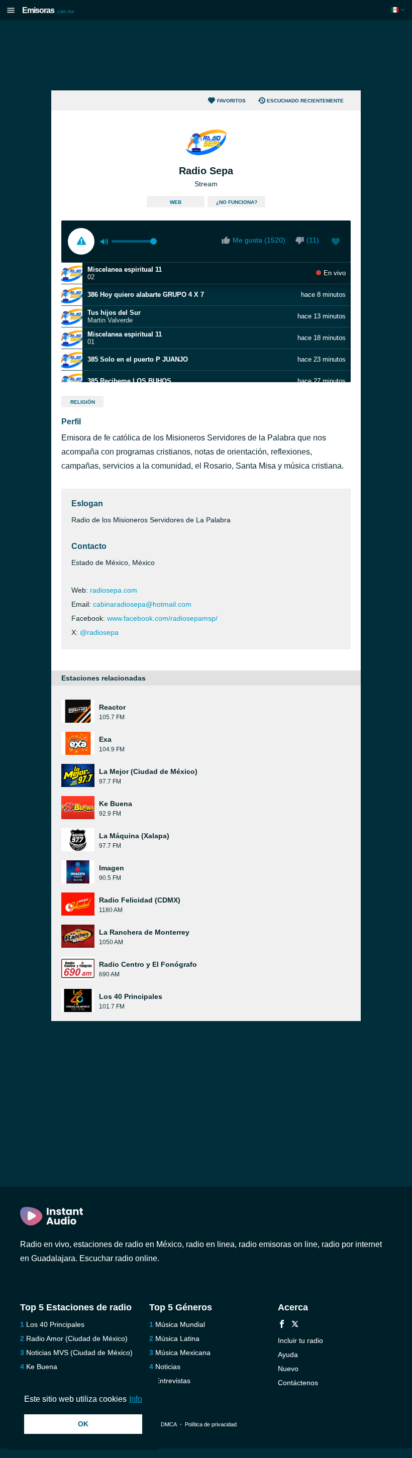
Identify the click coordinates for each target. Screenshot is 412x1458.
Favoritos (231, 100)
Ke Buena (41, 1367)
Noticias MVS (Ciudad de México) (79, 1353)
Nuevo (288, 1369)
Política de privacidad (211, 1424)
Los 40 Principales (55, 1324)
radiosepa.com (113, 590)
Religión (82, 402)
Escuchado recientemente (305, 100)
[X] (295, 1325)
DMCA (168, 1424)
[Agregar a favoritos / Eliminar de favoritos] (335, 242)
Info (135, 1399)
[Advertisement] (206, 55)
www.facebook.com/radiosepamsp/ (162, 618)
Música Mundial (180, 1324)
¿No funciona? (236, 202)
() (312, 240)
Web (175, 202)
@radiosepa (99, 632)
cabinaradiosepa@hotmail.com (142, 604)
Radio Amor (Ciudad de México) (77, 1338)
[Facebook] (282, 1325)
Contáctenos (298, 1383)
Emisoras (48, 10)
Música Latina (177, 1338)
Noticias (167, 1367)
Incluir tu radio (300, 1340)
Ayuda (288, 1355)
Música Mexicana (183, 1353)
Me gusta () (259, 240)
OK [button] (83, 1424)
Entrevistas (172, 1381)
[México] (399, 10)
